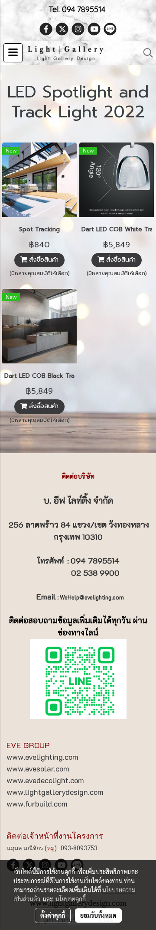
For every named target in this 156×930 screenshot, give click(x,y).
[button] (145, 53)
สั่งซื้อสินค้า (42, 260)
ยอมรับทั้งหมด (98, 915)
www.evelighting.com (42, 757)
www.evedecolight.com (45, 780)
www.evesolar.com (37, 768)
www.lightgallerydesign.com (55, 792)
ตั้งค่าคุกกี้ (52, 915)
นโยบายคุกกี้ (70, 899)
